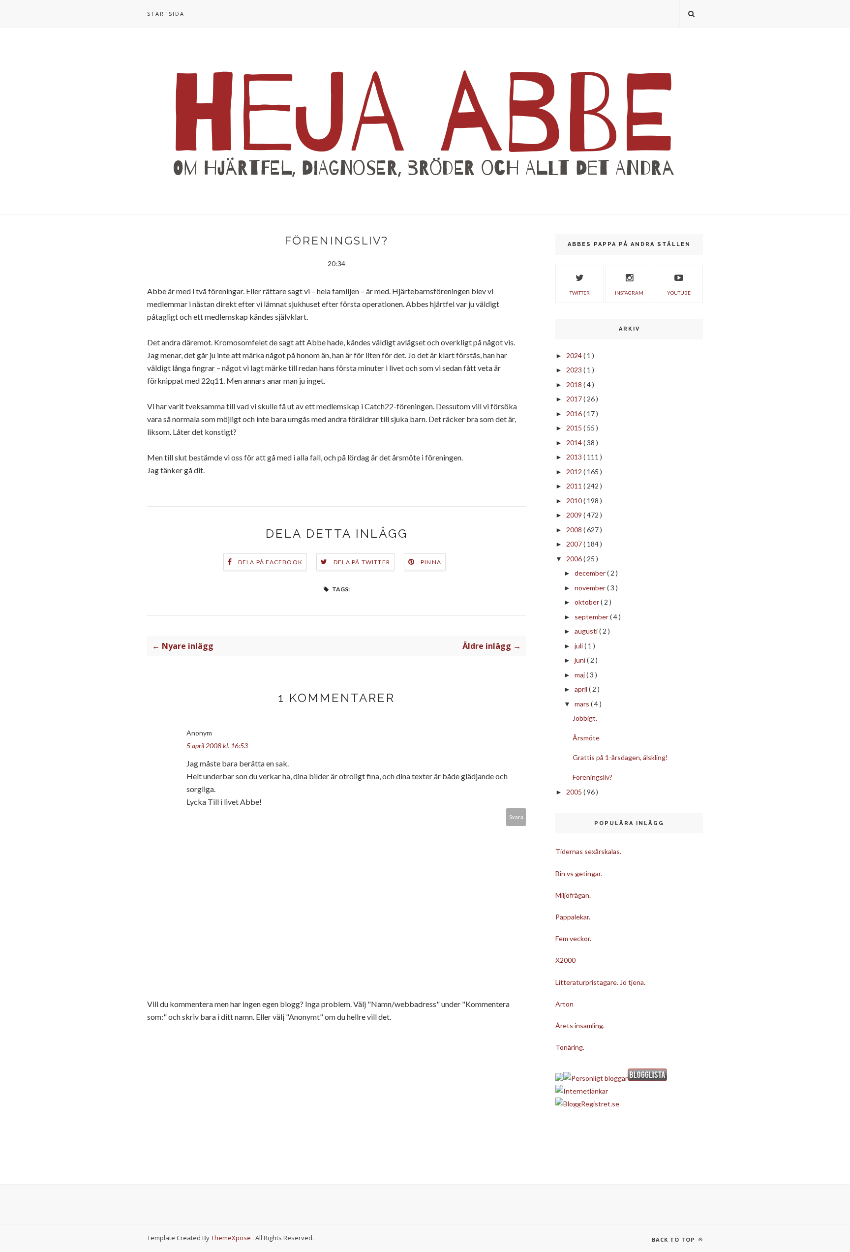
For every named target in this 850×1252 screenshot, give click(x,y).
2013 (574, 457)
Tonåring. (569, 1047)
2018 (574, 384)
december (591, 573)
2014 (574, 442)
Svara (516, 817)
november (591, 587)
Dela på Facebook (270, 562)
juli (579, 645)
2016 (574, 413)
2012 (574, 471)
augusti (587, 631)
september (592, 616)
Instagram (629, 293)
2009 (574, 515)
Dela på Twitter (362, 562)
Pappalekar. (572, 917)
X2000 (565, 960)
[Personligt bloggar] (595, 1078)
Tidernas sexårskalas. (588, 851)
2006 (574, 558)
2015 (574, 428)
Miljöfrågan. (573, 895)
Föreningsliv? (592, 777)
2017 (574, 399)
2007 (574, 544)
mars (583, 704)
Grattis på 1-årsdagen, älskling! (620, 757)
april (582, 689)
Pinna (431, 562)
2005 (574, 792)
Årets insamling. (580, 1025)
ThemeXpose (231, 1237)
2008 (574, 529)
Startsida (165, 13)
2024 (574, 355)
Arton (564, 1004)
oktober (588, 602)
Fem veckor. (573, 938)
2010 (574, 500)
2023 (574, 370)
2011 (574, 486)
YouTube (679, 293)
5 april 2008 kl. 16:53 (217, 745)
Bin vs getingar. (578, 873)
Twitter (580, 293)
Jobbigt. (585, 718)
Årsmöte (586, 737)
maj (580, 675)
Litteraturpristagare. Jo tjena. (600, 982)
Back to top (674, 1239)
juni (581, 660)
